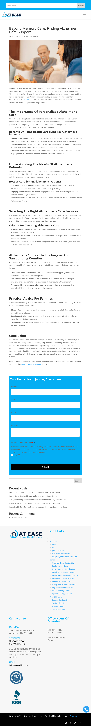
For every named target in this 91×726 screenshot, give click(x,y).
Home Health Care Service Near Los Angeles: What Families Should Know (38, 507)
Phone (13, 412)
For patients (34, 36)
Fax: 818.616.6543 (17, 644)
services (26, 100)
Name (14, 386)
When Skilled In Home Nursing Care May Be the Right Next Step (34, 503)
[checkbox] (11, 457)
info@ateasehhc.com (18, 665)
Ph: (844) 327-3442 (17, 641)
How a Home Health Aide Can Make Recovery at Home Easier (33, 496)
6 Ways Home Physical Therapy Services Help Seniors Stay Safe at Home (37, 499)
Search (78, 481)
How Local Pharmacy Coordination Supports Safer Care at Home (34, 492)
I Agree (17, 455)
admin (14, 36)
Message (15, 425)
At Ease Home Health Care (31, 364)
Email (14, 399)
